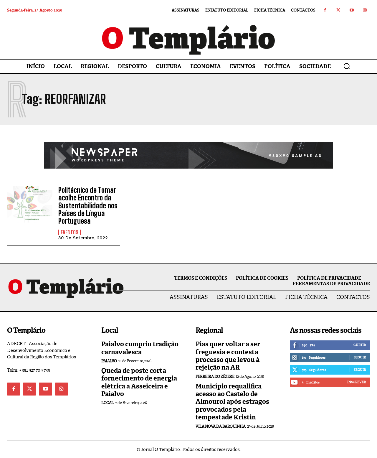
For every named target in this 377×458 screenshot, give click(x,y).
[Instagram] (365, 10)
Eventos (69, 232)
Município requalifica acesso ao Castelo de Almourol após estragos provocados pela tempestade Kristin (232, 402)
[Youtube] (351, 10)
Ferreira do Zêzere (215, 376)
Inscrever (356, 382)
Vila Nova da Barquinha (220, 426)
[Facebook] (325, 10)
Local (107, 402)
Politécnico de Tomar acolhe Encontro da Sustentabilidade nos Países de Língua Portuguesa (88, 205)
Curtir (359, 345)
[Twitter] (338, 10)
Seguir (360, 357)
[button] (347, 66)
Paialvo (109, 360)
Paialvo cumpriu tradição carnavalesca (139, 348)
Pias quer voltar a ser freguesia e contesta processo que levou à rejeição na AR (228, 356)
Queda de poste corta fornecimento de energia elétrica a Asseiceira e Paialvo (139, 382)
